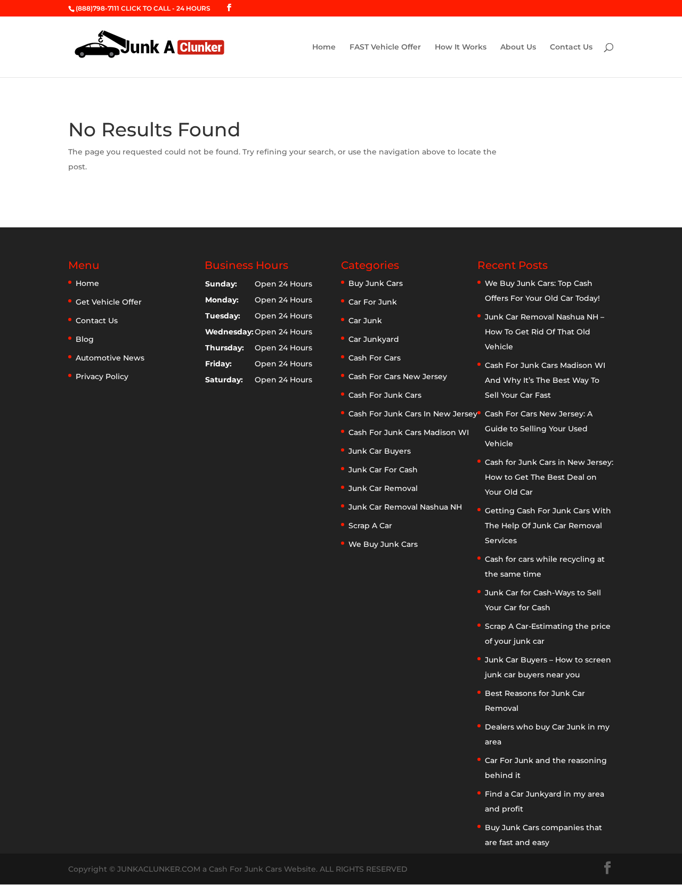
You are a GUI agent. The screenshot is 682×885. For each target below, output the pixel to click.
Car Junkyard (373, 339)
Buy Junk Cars (375, 283)
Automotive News (110, 358)
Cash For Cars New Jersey (397, 376)
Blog (85, 339)
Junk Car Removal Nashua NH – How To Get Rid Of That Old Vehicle (544, 331)
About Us (518, 47)
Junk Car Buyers (379, 451)
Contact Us (571, 47)
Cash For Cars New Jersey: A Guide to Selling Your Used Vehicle (538, 428)
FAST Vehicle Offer (385, 47)
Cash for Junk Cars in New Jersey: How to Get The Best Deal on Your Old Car (549, 477)
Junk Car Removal (383, 488)
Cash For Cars (374, 358)
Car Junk (365, 320)
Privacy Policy (102, 376)
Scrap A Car (370, 525)
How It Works (460, 47)
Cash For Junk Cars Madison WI (408, 432)
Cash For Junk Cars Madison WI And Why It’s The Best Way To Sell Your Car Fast (545, 380)
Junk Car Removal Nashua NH (405, 507)
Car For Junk (372, 302)
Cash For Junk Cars (384, 395)
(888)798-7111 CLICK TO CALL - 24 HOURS (143, 8)
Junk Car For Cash (383, 469)
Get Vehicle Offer (109, 302)
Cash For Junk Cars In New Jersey (412, 414)
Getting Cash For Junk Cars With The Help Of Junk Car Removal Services (548, 525)
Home (324, 47)
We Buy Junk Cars (383, 544)
